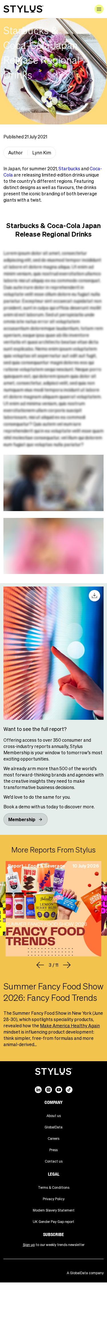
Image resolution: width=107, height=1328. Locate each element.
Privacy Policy (53, 1199)
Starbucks (69, 168)
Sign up (29, 1245)
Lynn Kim (41, 152)
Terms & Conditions (53, 1187)
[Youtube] (58, 1089)
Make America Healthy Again (70, 1025)
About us (54, 1116)
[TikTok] (69, 1089)
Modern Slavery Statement (53, 1210)
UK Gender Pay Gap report (53, 1222)
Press (53, 1150)
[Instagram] (48, 1089)
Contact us (53, 1161)
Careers (53, 1138)
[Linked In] (38, 1089)
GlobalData (53, 1127)
